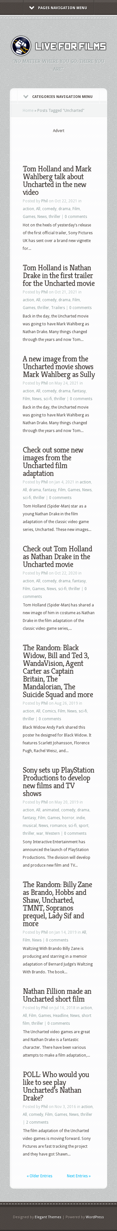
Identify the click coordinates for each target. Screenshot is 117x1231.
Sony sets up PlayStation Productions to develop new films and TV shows (58, 781)
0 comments (76, 216)
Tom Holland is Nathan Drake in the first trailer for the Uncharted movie (59, 275)
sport (83, 825)
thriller (54, 216)
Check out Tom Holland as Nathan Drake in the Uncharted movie (57, 556)
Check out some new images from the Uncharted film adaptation (53, 461)
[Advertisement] (70, 144)
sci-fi (48, 399)
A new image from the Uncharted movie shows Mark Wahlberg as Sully (59, 366)
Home (28, 110)
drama (64, 209)
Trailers (58, 307)
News (42, 216)
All (38, 209)
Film (76, 209)
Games (29, 216)
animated (50, 810)
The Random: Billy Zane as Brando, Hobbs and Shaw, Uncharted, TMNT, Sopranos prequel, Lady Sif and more (57, 904)
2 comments (37, 1122)
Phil (44, 201)
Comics (49, 711)
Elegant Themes (48, 1217)
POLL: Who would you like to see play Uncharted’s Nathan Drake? (56, 1086)
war (39, 833)
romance (58, 825)
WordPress (95, 1217)
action (28, 209)
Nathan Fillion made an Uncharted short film (57, 995)
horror (68, 818)
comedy (49, 209)
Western (52, 833)
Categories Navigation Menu (62, 97)
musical (30, 825)
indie (80, 818)
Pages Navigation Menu (62, 8)
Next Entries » (79, 1176)
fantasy (79, 391)
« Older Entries (39, 1176)
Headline (60, 1015)
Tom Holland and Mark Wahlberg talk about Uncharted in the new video (57, 180)
